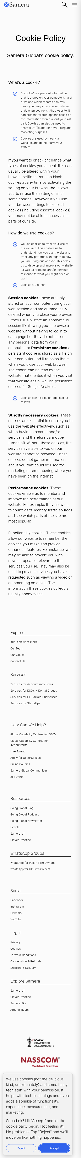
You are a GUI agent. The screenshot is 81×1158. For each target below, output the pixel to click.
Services (18, 674)
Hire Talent (17, 751)
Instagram (17, 906)
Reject (21, 1148)
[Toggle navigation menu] (74, 4)
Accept (54, 1148)
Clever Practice (20, 840)
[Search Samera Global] (64, 5)
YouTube (16, 919)
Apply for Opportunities (25, 758)
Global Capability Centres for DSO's (33, 734)
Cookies (15, 948)
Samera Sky (18, 1003)
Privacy (15, 942)
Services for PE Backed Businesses (33, 697)
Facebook (16, 900)
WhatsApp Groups (27, 853)
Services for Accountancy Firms (31, 684)
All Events (16, 777)
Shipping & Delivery (23, 968)
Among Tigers (19, 1010)
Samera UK (17, 833)
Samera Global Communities (29, 770)
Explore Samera (25, 981)
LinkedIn (16, 913)
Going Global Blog (21, 808)
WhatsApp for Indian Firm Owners (32, 863)
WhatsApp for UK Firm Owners (30, 869)
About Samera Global (24, 642)
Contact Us (17, 661)
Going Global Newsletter (26, 821)
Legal (15, 932)
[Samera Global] (16, 7)
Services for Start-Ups (25, 703)
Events (15, 827)
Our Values (17, 655)
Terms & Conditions (23, 955)
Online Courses (20, 764)
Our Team (16, 648)
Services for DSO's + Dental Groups (33, 690)
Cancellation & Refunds (25, 961)
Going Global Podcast (24, 814)
